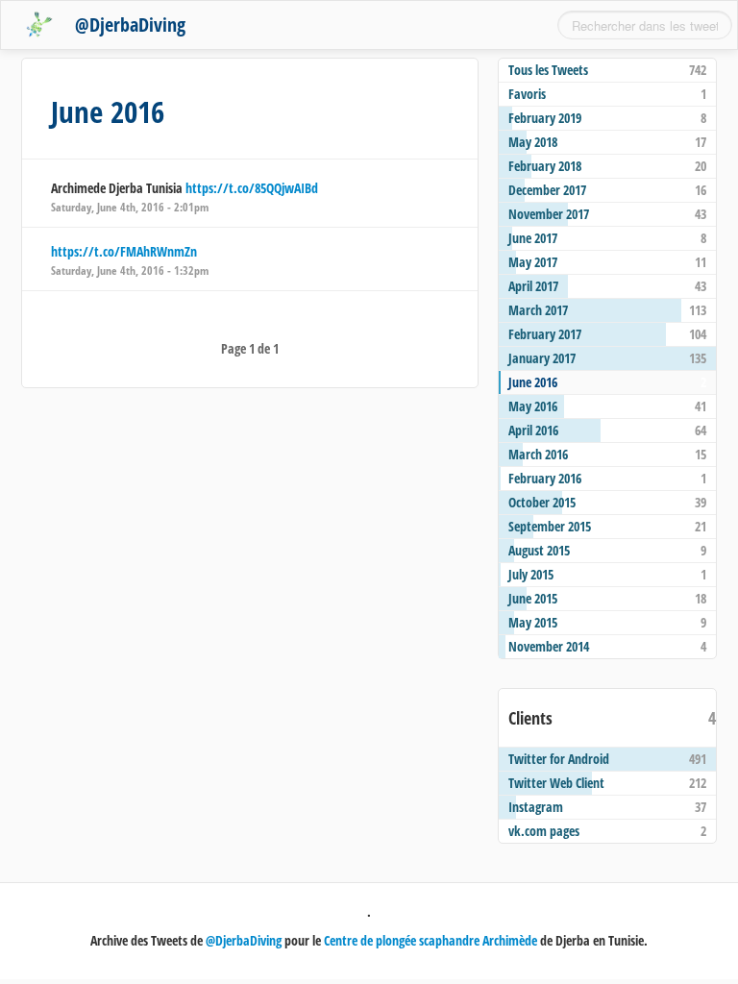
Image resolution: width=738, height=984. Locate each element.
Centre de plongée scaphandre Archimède (430, 940)
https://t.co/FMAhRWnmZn (124, 251)
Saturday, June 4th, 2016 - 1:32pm (130, 270)
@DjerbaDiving (130, 24)
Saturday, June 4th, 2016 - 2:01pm (130, 207)
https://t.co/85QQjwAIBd (251, 188)
